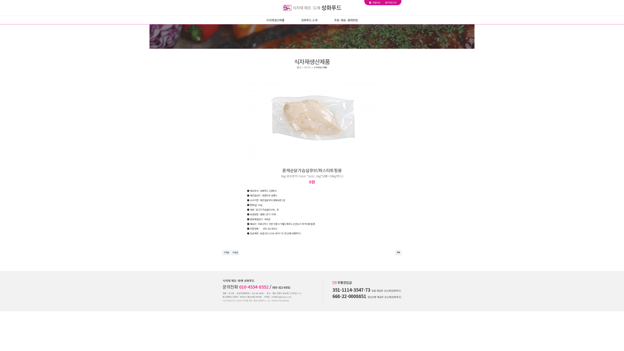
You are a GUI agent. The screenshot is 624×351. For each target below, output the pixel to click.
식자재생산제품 (275, 20)
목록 (398, 252)
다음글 (235, 252)
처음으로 (376, 2)
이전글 (226, 252)
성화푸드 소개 (309, 20)
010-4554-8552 (254, 287)
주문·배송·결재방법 (346, 20)
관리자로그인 (390, 2)
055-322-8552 (281, 287)
